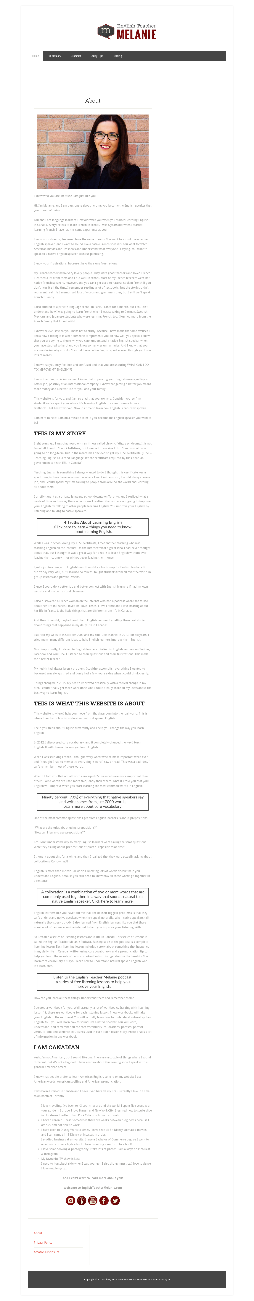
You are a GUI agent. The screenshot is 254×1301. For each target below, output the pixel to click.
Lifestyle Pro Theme (115, 1279)
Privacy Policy (43, 1242)
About (38, 1233)
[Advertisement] (127, 75)
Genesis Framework (138, 1279)
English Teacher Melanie (127, 32)
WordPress (156, 1279)
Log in (166, 1279)
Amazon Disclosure (46, 1252)
